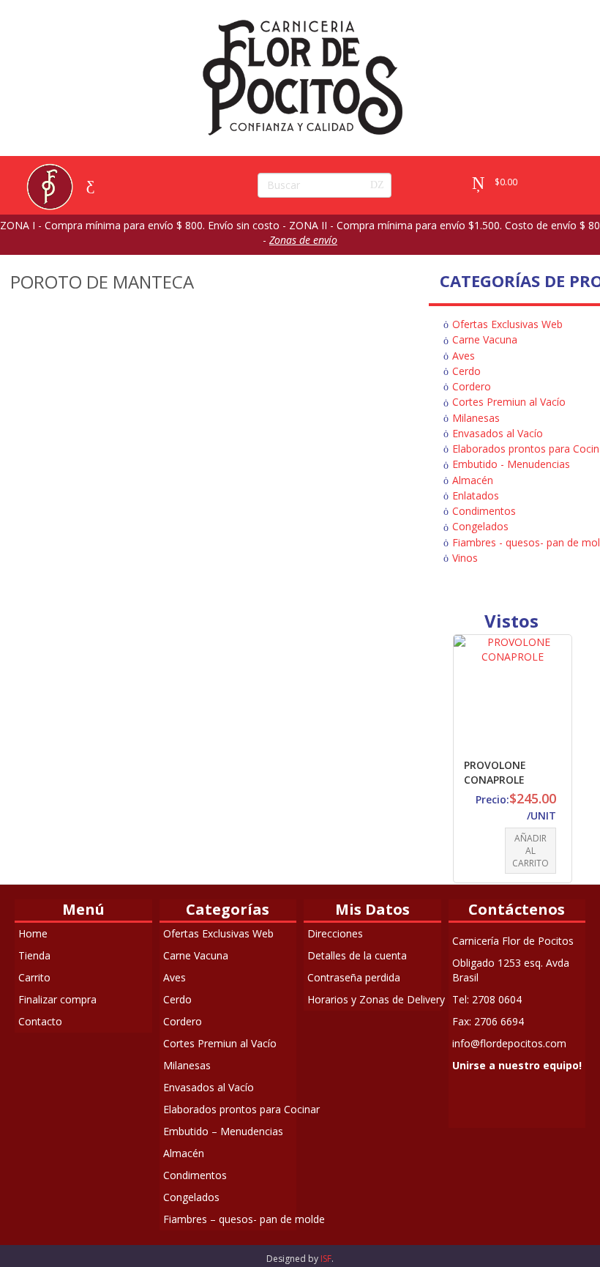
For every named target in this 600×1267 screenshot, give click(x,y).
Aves (463, 356)
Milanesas (476, 418)
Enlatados (475, 495)
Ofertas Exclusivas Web (507, 324)
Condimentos (484, 511)
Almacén (472, 480)
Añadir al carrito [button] (530, 850)
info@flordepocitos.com (509, 1043)
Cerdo (466, 371)
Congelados (480, 526)
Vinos (465, 558)
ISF (325, 1258)
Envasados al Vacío (497, 433)
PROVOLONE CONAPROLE (495, 772)
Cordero (471, 386)
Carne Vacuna (484, 339)
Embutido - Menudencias (511, 464)
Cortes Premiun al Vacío (509, 402)
